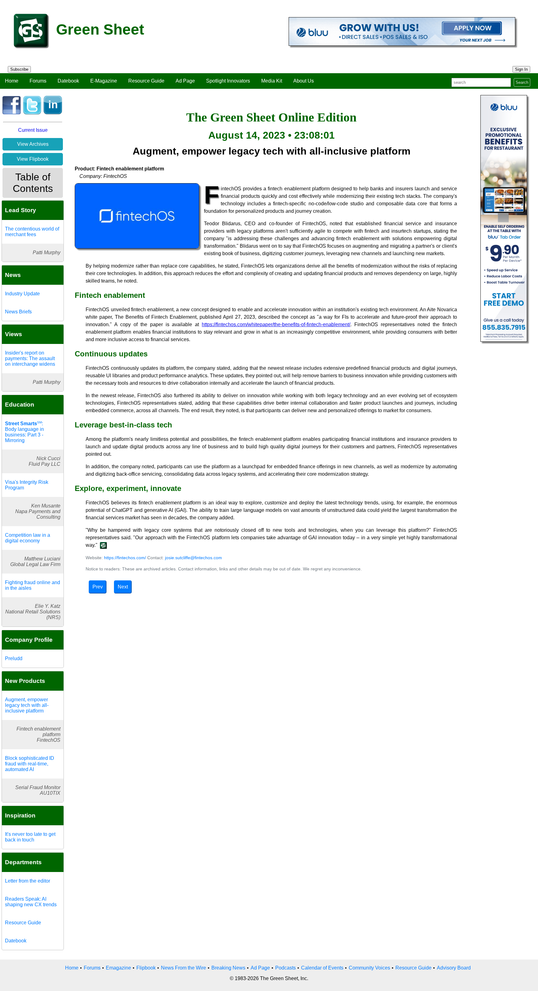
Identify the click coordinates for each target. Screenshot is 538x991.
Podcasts (285, 967)
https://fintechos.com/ (125, 557)
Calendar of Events (322, 967)
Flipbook (146, 967)
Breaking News (228, 967)
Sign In (521, 69)
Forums (38, 80)
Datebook (68, 80)
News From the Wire (183, 967)
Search (522, 82)
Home (11, 80)
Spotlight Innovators (228, 80)
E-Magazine (103, 80)
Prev (97, 586)
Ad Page (185, 80)
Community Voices (369, 967)
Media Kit (271, 80)
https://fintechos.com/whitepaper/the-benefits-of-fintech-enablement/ (276, 324)
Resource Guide (146, 80)
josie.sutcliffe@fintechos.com (193, 557)
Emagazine (118, 967)
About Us (303, 80)
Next (123, 586)
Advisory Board (454, 967)
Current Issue (33, 130)
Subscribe (19, 69)
